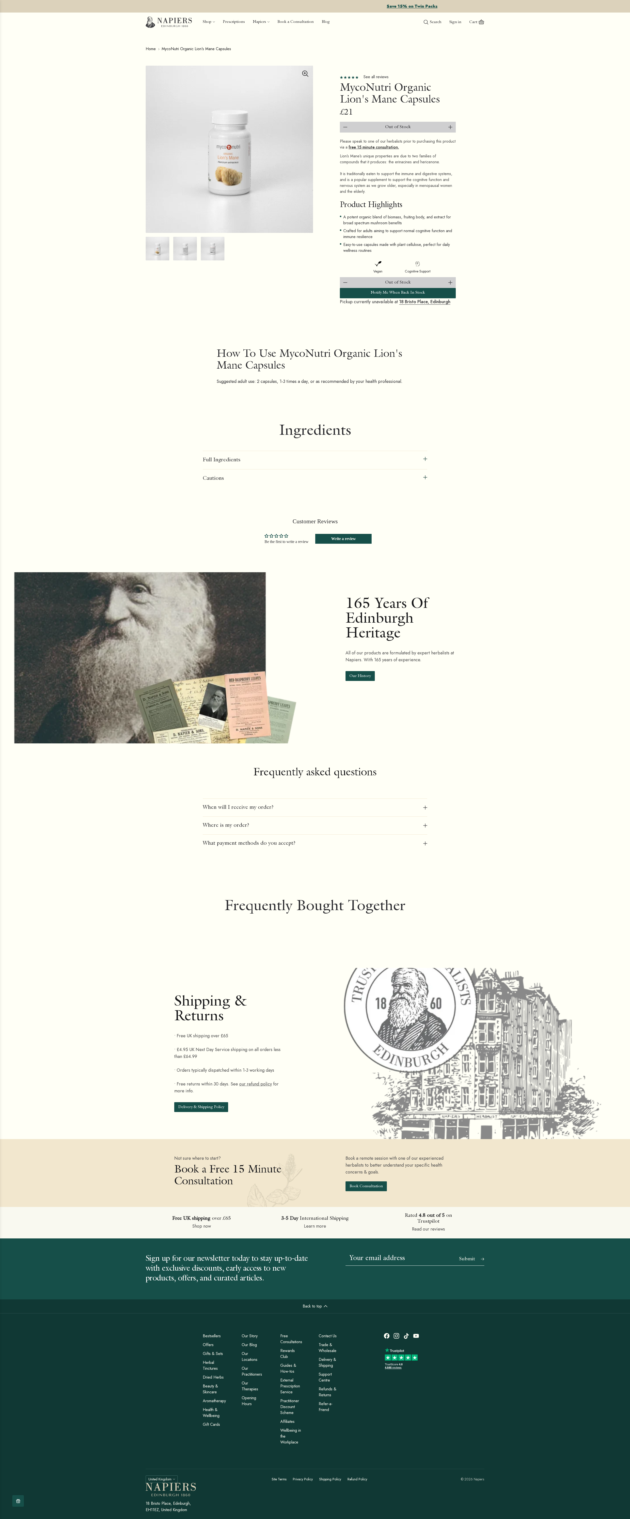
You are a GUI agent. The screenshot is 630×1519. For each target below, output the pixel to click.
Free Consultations (291, 1339)
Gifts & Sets (213, 1353)
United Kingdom (160, 1479)
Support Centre (325, 1377)
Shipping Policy (330, 1479)
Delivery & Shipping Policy (201, 1107)
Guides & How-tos (288, 1368)
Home (151, 49)
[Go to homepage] (169, 22)
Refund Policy (357, 1479)
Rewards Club (287, 1353)
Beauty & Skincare (210, 1389)
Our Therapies (250, 1386)
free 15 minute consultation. (374, 147)
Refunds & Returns (327, 1392)
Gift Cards (211, 1424)
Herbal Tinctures (210, 1365)
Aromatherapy (214, 1401)
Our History (360, 676)
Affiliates (287, 1421)
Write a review (343, 539)
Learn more (315, 1226)
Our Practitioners (252, 1371)
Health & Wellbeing (211, 1412)
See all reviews (376, 77)
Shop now (201, 1226)
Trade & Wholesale (327, 1348)
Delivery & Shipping (327, 1362)
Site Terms (279, 1479)
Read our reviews (428, 1229)
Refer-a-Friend (325, 1407)
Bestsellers (212, 1336)
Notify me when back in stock (398, 293)
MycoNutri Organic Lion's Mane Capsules (196, 49)
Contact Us (328, 1336)
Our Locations (249, 1356)
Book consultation (366, 1186)
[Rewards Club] (18, 1501)
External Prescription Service (290, 1386)
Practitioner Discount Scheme (289, 1406)
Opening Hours (249, 1401)
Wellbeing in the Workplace (290, 1436)
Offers (208, 1345)
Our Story (250, 1336)
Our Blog (249, 1345)
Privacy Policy (303, 1479)
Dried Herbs (213, 1377)
